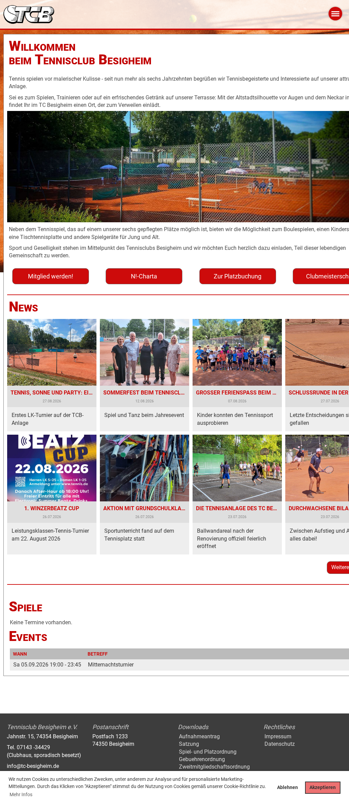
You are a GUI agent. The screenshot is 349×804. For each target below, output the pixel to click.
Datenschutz (279, 744)
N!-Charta (144, 276)
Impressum (277, 736)
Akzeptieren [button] (322, 787)
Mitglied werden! (50, 276)
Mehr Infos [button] (21, 794)
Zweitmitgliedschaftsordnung (214, 766)
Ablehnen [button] (287, 787)
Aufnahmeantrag (199, 736)
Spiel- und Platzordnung (208, 752)
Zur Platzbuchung (237, 276)
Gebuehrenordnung (202, 759)
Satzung (189, 744)
